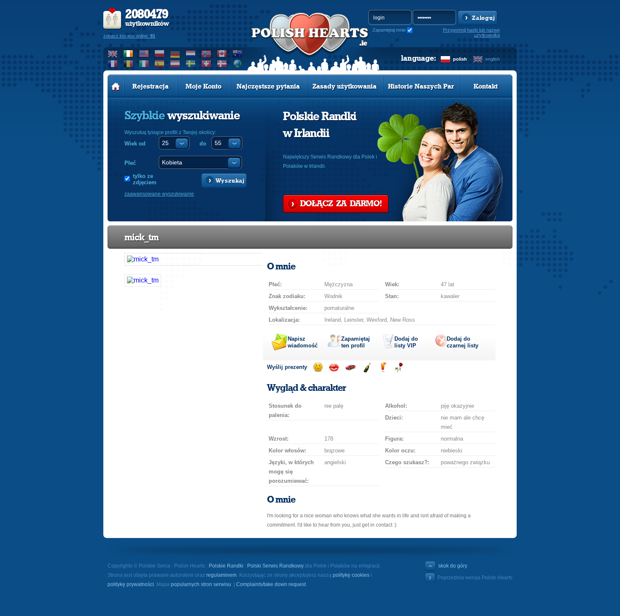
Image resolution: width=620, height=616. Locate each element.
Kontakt (486, 86)
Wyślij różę (399, 367)
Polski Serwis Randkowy (275, 566)
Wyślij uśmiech (318, 367)
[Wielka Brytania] (113, 53)
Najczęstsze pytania (268, 86)
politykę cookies (351, 575)
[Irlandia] (128, 53)
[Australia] (237, 53)
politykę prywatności (131, 584)
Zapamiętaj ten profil (355, 342)
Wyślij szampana (367, 367)
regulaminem (221, 575)
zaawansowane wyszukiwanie (159, 194)
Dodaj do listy (406, 342)
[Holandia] (191, 53)
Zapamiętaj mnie (389, 29)
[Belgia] (128, 63)
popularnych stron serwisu (201, 584)
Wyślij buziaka (334, 367)
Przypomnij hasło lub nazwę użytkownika (471, 32)
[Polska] (159, 53)
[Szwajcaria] (206, 63)
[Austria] (175, 63)
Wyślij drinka (383, 367)
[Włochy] (144, 63)
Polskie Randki (226, 566)
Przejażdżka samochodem (350, 367)
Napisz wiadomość (303, 342)
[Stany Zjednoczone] (144, 53)
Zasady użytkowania (345, 86)
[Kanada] (222, 53)
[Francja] (113, 63)
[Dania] (222, 63)
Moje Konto (203, 86)
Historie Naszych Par (421, 86)
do (202, 143)
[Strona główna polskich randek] (116, 86)
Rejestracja (150, 86)
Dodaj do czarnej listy (462, 342)
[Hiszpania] (159, 63)
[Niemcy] (175, 53)
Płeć (130, 163)
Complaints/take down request (271, 584)
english (492, 59)
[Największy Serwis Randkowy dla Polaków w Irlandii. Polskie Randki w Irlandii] (310, 42)
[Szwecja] (191, 63)
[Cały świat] (237, 63)
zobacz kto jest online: (129, 35)
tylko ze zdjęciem (144, 179)
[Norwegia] (206, 53)
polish (460, 59)
